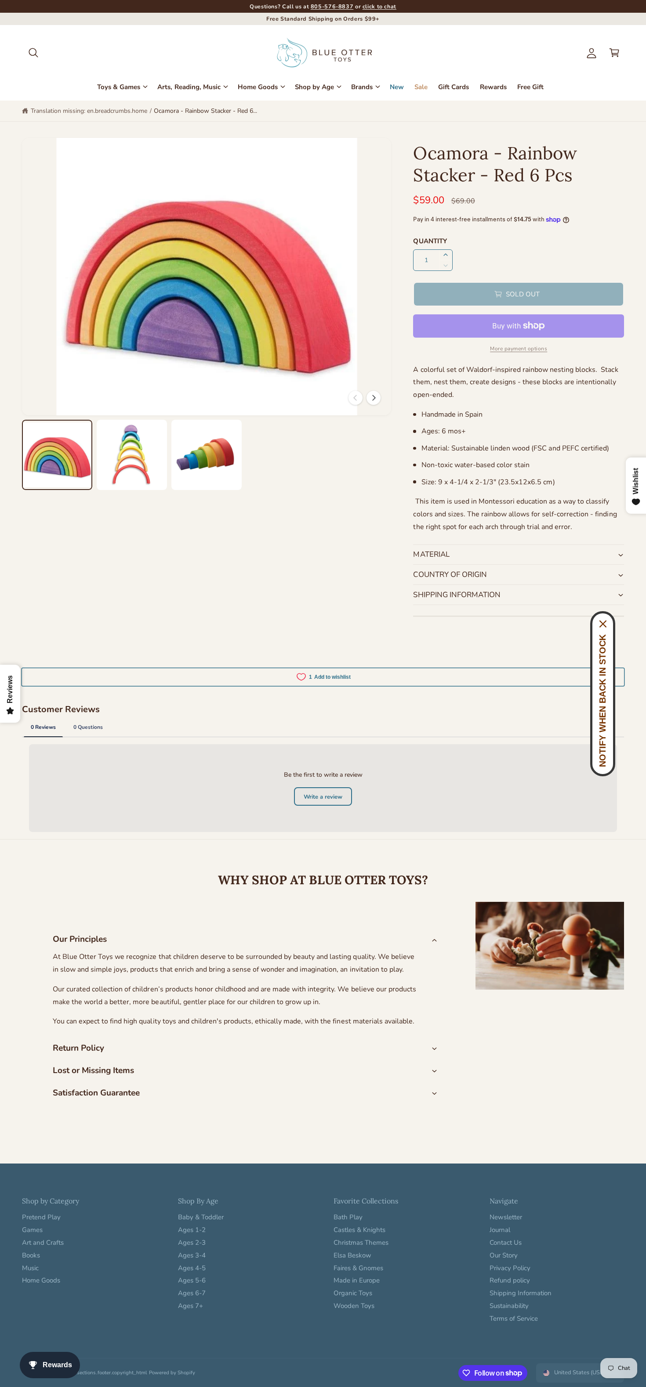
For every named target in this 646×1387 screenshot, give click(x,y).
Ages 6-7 (192, 1293)
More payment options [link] (518, 348)
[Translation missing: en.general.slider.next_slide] (374, 398)
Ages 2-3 (192, 1242)
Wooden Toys (354, 1305)
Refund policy (510, 1280)
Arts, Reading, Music (188, 87)
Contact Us (506, 1242)
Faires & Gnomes (358, 1268)
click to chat (379, 6)
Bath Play (348, 1217)
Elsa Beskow (352, 1255)
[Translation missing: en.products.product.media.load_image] (57, 455)
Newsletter (506, 1217)
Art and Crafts (43, 1242)
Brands (362, 87)
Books (31, 1255)
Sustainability (509, 1305)
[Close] (602, 623)
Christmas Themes (361, 1242)
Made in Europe (357, 1280)
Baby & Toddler (201, 1217)
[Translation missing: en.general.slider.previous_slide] (355, 398)
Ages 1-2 (192, 1229)
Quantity (429, 241)
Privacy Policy (510, 1268)
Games (32, 1229)
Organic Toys (353, 1293)
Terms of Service (514, 1318)
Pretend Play (41, 1217)
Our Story (504, 1255)
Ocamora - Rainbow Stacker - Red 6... (205, 111)
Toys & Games (118, 87)
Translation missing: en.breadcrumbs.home (89, 111)
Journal (500, 1229)
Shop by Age (314, 87)
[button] (33, 52)
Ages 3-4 (192, 1255)
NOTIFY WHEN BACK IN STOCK (602, 700)
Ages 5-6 (192, 1280)
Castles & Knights (359, 1229)
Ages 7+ (190, 1305)
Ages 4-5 (192, 1268)
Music (30, 1268)
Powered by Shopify (172, 1372)
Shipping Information (521, 1293)
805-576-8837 (332, 6)
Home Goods (258, 87)
